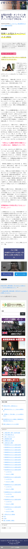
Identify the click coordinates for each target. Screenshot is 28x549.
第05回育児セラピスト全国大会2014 (12, 454)
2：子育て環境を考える (8, 434)
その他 (4, 518)
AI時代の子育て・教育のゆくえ (10, 405)
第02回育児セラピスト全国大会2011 (12, 447)
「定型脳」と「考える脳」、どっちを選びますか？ (13, 415)
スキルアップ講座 (10, 474)
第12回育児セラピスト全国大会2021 (12, 477)
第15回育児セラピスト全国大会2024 (12, 499)
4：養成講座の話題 (7, 438)
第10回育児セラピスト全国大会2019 (12, 467)
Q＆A (4, 516)
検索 (3, 311)
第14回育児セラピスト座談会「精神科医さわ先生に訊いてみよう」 (13, 420)
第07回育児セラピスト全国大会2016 (12, 459)
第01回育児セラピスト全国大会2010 (12, 444)
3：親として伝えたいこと (9, 436)
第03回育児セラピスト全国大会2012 (12, 449)
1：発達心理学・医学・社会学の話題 (11, 432)
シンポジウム (13, 23)
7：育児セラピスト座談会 (9, 514)
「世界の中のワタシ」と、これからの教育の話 (13, 410)
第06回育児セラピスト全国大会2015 (12, 457)
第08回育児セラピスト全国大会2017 (12, 462)
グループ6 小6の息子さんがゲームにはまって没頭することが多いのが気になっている (14, 253)
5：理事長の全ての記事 (8, 440)
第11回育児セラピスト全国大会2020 (12, 469)
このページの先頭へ (15, 547)
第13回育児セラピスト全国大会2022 (12, 484)
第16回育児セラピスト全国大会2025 (12, 507)
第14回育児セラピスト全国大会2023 (12, 492)
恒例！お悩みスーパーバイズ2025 (11, 424)
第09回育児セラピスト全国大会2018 (12, 464)
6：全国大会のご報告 (8, 442)
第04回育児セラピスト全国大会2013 (12, 452)
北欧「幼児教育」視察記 (8, 520)
